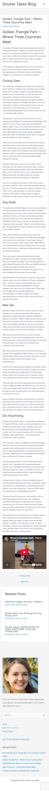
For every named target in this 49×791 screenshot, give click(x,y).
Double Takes (7, 26)
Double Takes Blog (19, 4)
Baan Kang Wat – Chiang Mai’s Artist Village (19, 767)
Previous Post (24, 576)
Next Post (24, 582)
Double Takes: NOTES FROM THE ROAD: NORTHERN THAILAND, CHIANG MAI (22, 629)
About (4, 724)
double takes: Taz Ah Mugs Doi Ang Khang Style (23, 614)
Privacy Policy (7, 731)
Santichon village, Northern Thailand (23, 601)
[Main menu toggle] (44, 4)
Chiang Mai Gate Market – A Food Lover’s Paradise (21, 763)
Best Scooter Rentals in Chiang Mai (15, 739)
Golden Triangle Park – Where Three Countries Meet (22, 760)
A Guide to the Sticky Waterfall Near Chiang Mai (20, 771)
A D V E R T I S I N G (10, 728)
